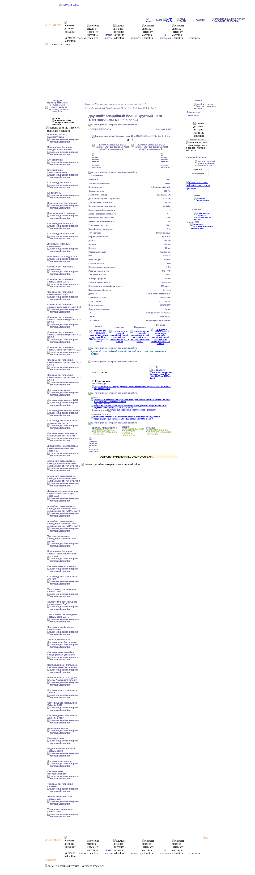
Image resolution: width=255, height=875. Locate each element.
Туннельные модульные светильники (60, 810)
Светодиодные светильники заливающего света (62, 422)
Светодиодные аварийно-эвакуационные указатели (61, 653)
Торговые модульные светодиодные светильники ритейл (61, 538)
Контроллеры (54, 193)
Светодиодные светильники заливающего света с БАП (62, 434)
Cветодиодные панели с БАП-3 (63, 410)
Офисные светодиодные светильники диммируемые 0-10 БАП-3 (64, 334)
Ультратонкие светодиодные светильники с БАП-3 (62, 615)
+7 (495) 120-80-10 (53, 25)
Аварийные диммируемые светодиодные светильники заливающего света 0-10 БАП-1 (63, 463)
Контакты (194, 38)
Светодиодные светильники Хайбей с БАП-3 (62, 716)
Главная (81, 38)
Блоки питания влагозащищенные (57, 171)
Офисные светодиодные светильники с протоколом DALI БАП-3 (63, 377)
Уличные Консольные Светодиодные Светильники (62, 641)
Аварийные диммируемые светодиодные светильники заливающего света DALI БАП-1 (63, 508)
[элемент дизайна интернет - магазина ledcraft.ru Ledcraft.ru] (233, 20)
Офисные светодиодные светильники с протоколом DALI (63, 348)
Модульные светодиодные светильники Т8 (61, 749)
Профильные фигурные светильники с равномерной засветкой (61, 553)
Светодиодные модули (59, 761)
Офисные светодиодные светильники (60, 268)
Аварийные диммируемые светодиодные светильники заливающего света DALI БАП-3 (63, 523)
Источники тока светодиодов (62, 203)
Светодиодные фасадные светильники (61, 628)
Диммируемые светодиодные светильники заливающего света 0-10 (62, 448)
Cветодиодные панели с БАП (62, 400)
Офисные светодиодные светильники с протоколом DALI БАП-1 (63, 362)
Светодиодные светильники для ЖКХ (62, 577)
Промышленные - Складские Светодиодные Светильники (62, 666)
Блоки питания (55, 160)
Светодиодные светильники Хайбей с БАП (62, 704)
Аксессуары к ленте (57, 728)
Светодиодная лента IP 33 (60, 223)
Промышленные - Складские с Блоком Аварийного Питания (63, 678)
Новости (136, 38)
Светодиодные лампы (59, 182)
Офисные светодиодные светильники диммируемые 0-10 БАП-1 (64, 319)
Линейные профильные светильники (59, 797)
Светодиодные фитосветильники (56, 772)
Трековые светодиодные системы (60, 785)
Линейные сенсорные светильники (58, 245)
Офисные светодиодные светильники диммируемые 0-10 (64, 305)
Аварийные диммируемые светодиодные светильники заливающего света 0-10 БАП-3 (63, 478)
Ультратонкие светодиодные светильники (62, 590)
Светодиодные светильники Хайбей (62, 691)
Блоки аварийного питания (61, 213)
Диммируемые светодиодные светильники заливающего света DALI (62, 493)
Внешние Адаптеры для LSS (62, 256)
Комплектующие (55, 738)
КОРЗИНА (197, 101)
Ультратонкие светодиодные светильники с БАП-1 (62, 603)
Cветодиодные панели (59, 390)
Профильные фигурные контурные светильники (59, 148)
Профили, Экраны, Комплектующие (57, 135)
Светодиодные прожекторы (61, 566)
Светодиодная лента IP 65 (60, 234)
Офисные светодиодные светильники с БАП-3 (60, 293)
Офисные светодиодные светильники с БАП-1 (60, 280)
